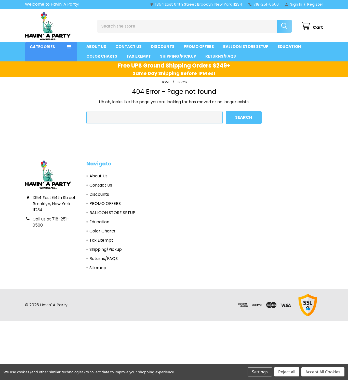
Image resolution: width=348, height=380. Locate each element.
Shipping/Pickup (178, 56)
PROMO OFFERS (199, 46)
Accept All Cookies (322, 372)
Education (289, 46)
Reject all (286, 372)
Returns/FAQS (220, 56)
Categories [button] (42, 46)
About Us (96, 46)
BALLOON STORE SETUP (246, 46)
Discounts (163, 46)
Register (315, 4)
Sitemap (97, 268)
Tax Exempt (138, 56)
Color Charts (101, 56)
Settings (260, 372)
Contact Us (128, 46)
